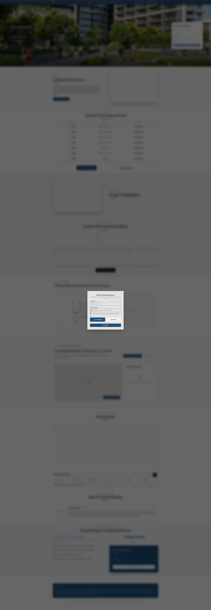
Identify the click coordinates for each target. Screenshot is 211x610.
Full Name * (93, 301)
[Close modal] (121, 293)
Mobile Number (94, 307)
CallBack (105, 325)
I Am (91, 316)
